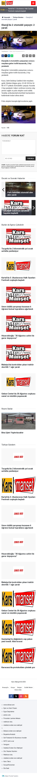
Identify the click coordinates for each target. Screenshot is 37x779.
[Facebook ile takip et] (11, 696)
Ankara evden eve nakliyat (12, 731)
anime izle (7, 715)
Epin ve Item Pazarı (10, 708)
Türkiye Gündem (18, 17)
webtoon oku (7, 722)
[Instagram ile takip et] (21, 696)
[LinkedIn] (9, 55)
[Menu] (33, 3)
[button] (27, 55)
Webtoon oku (8, 755)
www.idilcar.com (9, 705)
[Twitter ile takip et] (16, 696)
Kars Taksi (7, 761)
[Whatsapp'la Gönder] (12, 55)
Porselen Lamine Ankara (11, 718)
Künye (13, 687)
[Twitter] (6, 55)
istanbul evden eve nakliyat (12, 725)
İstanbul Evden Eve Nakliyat (12, 748)
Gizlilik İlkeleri (28, 687)
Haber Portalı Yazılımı (11, 776)
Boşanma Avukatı (9, 734)
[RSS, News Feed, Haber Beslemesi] (25, 696)
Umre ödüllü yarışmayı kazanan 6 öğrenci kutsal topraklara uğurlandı (22, 10)
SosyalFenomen (9, 765)
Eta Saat (6, 768)
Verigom (6, 744)
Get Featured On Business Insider (15, 738)
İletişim (19, 687)
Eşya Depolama (8, 712)
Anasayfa (7, 17)
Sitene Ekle (18, 690)
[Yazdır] (23, 55)
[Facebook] (2, 55)
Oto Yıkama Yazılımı (10, 751)
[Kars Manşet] (7, 3)
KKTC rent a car (8, 741)
